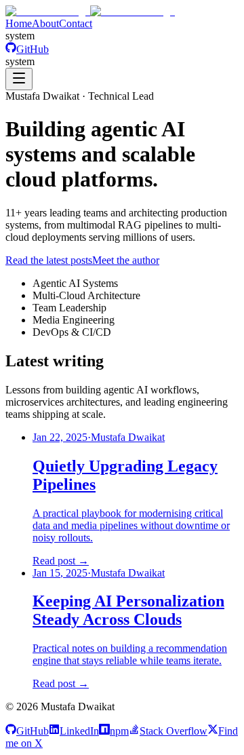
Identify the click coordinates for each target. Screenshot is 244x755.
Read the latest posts (48, 260)
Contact (75, 23)
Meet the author (125, 260)
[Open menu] (19, 79)
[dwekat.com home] (90, 11)
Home (18, 23)
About (45, 23)
